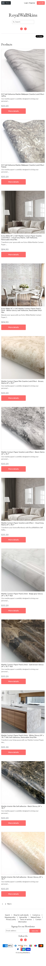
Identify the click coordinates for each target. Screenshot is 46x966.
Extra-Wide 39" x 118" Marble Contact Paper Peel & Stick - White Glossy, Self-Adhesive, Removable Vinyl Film (21, 310)
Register (32, 3)
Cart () (41, 3)
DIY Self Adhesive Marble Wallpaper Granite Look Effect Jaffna (22, 95)
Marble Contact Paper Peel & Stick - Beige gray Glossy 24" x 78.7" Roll (22, 594)
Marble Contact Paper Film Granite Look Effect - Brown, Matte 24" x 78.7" (22, 382)
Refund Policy (35, 917)
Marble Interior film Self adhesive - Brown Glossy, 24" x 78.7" (22, 878)
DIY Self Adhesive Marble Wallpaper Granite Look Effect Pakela (22, 166)
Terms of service (26, 919)
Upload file (23, 917)
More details (13, 111)
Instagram (25, 29)
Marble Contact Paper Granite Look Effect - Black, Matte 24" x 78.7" (23, 453)
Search (7, 915)
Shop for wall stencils (21, 915)
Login (26, 3)
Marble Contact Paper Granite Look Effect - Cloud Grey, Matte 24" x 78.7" (22, 524)
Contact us (36, 915)
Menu (8, 3)
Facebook (21, 29)
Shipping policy (10, 917)
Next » (9, 904)
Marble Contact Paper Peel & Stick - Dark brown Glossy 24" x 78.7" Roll (22, 665)
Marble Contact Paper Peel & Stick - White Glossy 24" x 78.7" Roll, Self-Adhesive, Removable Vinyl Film (22, 736)
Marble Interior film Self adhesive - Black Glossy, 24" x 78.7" (21, 807)
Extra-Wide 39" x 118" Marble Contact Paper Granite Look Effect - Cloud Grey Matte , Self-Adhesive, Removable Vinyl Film (21, 238)
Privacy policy (11, 919)
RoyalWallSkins (23, 15)
